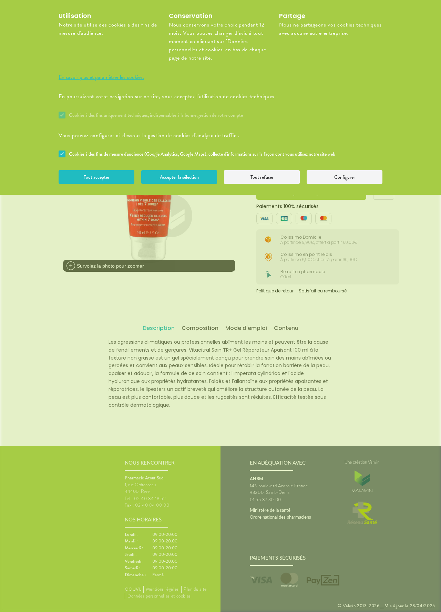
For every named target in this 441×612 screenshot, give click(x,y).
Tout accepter (97, 177)
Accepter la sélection (179, 177)
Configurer (344, 177)
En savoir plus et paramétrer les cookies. (101, 77)
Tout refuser (262, 177)
